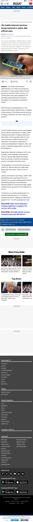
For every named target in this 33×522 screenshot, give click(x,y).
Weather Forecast (5, 392)
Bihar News (4, 439)
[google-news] (22, 473)
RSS (22, 503)
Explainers (4, 419)
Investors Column (5, 375)
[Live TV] (30, 4)
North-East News (5, 451)
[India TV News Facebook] (28, 0)
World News (4, 405)
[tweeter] (6, 473)
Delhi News (4, 442)
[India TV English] (17, 3)
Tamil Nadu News (5, 453)
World (18, 7)
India (13, 7)
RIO (18, 503)
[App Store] (21, 482)
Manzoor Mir (10, 34)
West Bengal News (21, 446)
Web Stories (4, 384)
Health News (4, 423)
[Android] (26, 0)
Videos (8, 7)
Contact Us (4, 363)
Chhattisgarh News (6, 457)
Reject (24, 520)
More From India (16, 252)
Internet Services (11, 229)
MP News (3, 448)
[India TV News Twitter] (30, 0)
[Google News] (5, 81)
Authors (3, 381)
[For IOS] (21, 492)
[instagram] (10, 473)
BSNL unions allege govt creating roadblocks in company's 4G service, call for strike (14, 206)
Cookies (5, 516)
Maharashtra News (21, 439)
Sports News (4, 414)
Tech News (4, 417)
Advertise (3, 368)
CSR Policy (12, 503)
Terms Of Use (15, 501)
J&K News (4, 462)
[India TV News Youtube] (31, 0)
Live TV (3, 379)
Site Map (7, 501)
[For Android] (7, 492)
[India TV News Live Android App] (7, 482)
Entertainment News (6, 412)
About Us (3, 366)
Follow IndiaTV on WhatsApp (15, 234)
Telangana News (20, 444)
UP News (3, 455)
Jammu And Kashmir (24, 229)
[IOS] (24, 0)
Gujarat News (4, 460)
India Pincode (4, 394)
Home (2, 7)
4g (3, 229)
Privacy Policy (24, 501)
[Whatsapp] (27, 82)
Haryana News (5, 444)
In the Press (4, 372)
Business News (5, 421)
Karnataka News (5, 464)
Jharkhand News (5, 446)
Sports (24, 7)
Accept (15, 520)
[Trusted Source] (14, 81)
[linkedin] (18, 473)
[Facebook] (2, 473)
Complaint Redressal (6, 370)
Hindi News (4, 377)
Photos (3, 408)
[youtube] (14, 473)
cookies (7, 520)
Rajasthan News (20, 442)
